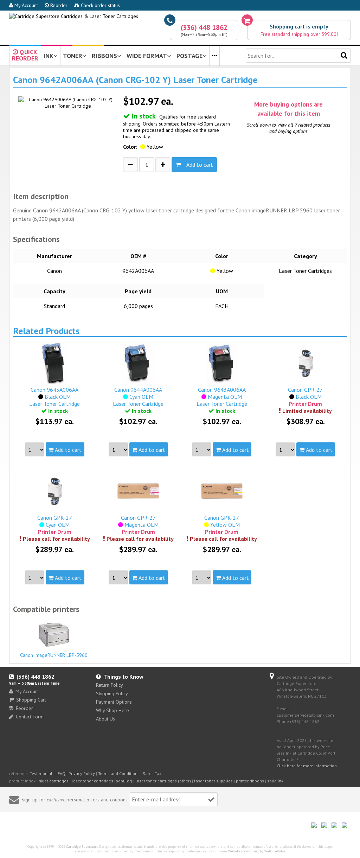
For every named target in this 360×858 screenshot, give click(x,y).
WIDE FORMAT (147, 56)
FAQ (61, 773)
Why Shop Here (112, 710)
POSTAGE (189, 56)
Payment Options (114, 702)
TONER (72, 56)
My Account (25, 5)
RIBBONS (104, 56)
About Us (105, 719)
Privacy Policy (82, 773)
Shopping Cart (31, 700)
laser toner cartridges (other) (163, 780)
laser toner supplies (213, 780)
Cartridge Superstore (82, 846)
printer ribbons (250, 780)
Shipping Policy (112, 693)
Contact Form (30, 716)
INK (48, 56)
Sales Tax (152, 773)
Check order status (99, 5)
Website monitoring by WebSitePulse (256, 851)
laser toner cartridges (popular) (102, 780)
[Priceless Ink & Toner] (73, 16)
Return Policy (109, 685)
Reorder (58, 5)
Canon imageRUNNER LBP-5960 (54, 655)
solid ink (275, 780)
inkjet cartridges (53, 780)
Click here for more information (307, 765)
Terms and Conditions (119, 773)
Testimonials (42, 773)
